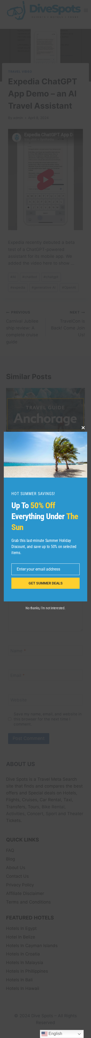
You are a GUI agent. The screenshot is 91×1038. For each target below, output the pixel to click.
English (55, 1033)
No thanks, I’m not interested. (45, 608)
